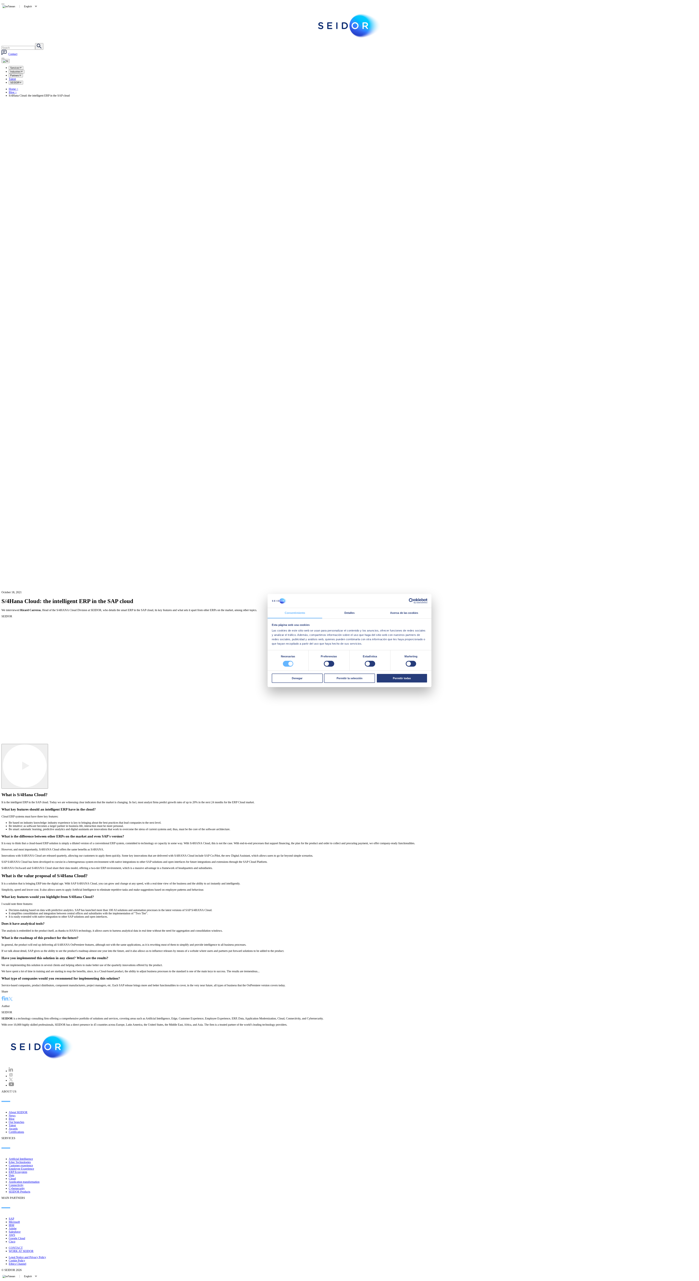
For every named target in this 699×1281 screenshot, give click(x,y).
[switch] (329, 664)
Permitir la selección (349, 678)
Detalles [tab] (349, 612)
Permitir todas (402, 678)
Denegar (297, 678)
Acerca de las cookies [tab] (404, 612)
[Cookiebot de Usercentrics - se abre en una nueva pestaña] (411, 601)
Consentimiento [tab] (295, 612)
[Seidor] (42, 1046)
